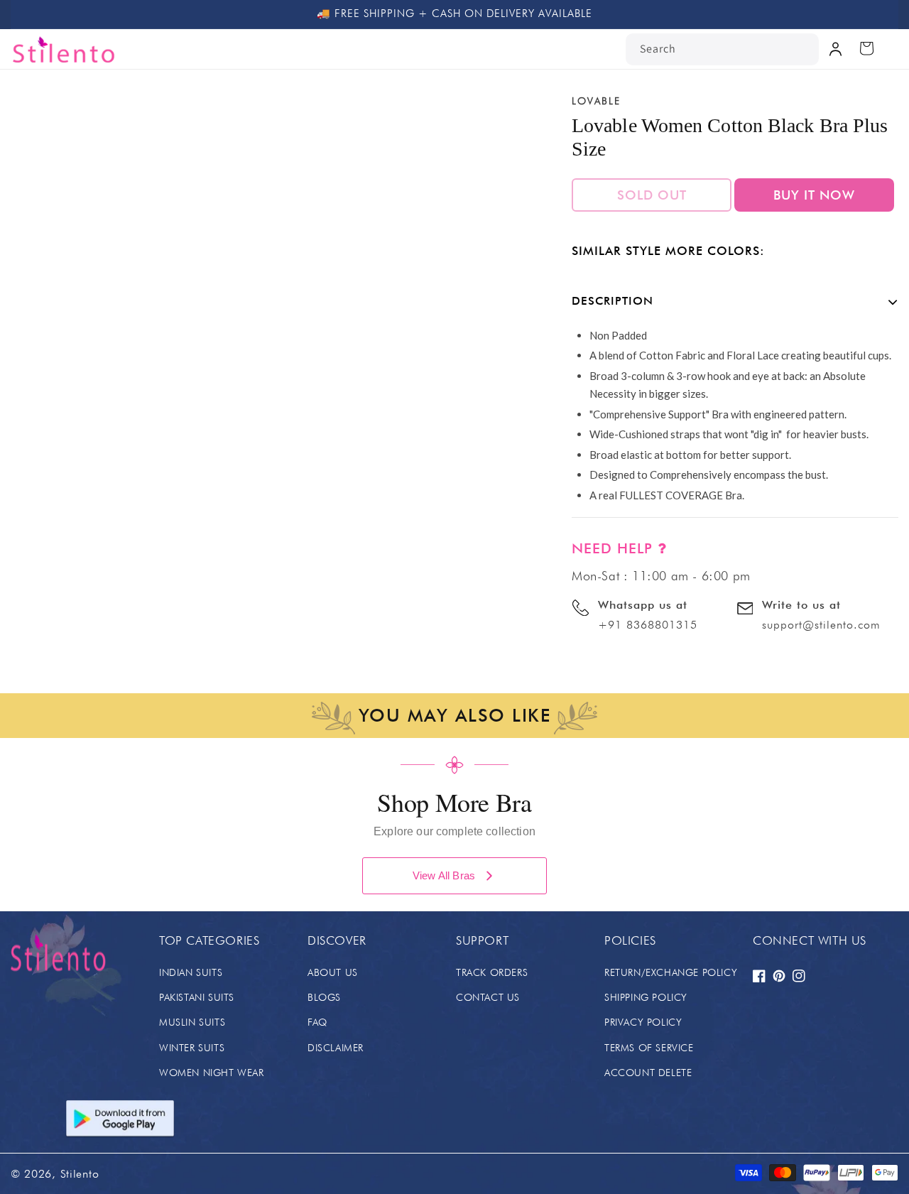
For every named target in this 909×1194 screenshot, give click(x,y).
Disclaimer (335, 1047)
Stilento (79, 1174)
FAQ (317, 1022)
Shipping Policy (645, 997)
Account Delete (648, 1072)
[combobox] (722, 49)
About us (332, 972)
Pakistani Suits (196, 997)
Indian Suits (190, 972)
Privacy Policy (643, 1022)
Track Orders (492, 972)
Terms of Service (649, 1047)
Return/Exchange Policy (670, 972)
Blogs (324, 997)
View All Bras (444, 875)
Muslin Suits (192, 1022)
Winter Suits (191, 1047)
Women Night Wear (211, 1072)
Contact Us (488, 997)
